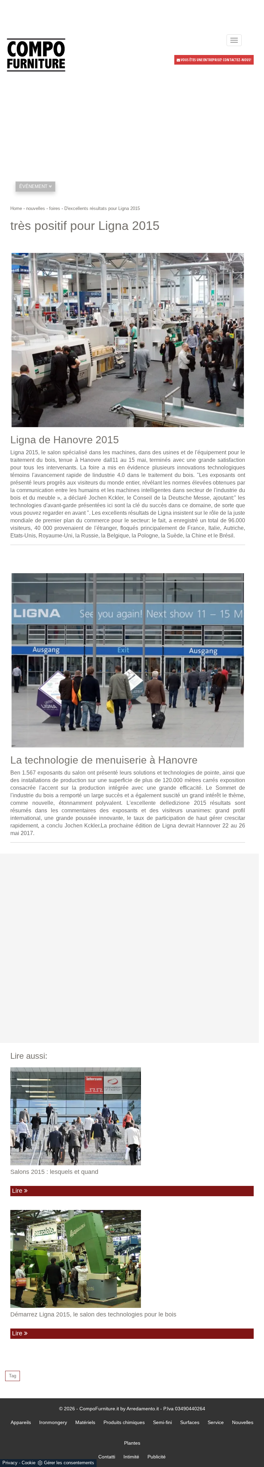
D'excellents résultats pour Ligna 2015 (102, 208)
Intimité (131, 1456)
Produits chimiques (124, 1422)
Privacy (10, 1462)
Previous (15, 338)
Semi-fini (162, 1422)
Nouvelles (242, 1422)
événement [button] (34, 186)
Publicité (156, 1456)
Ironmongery (53, 1422)
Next (240, 338)
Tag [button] (12, 1375)
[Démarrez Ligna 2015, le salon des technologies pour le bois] (132, 1259)
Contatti (106, 1456)
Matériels (85, 1422)
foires (54, 208)
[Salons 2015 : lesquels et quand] (132, 1116)
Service (216, 1422)
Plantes (132, 1443)
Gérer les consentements (69, 1462)
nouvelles (35, 208)
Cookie (28, 1462)
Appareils (21, 1422)
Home (16, 208)
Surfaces (189, 1422)
